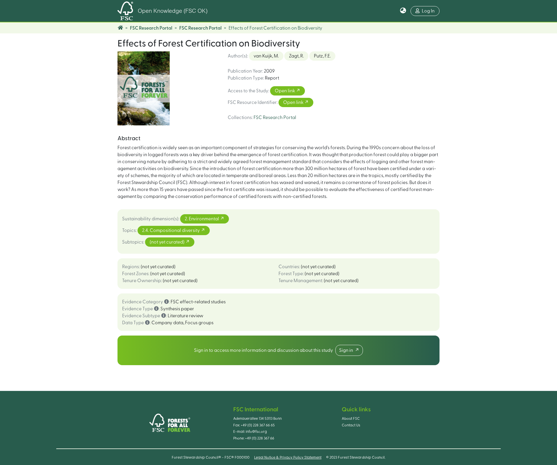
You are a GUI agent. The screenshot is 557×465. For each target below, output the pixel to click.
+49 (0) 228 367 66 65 (258, 425)
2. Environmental (202, 219)
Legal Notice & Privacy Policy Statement (287, 457)
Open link (285, 91)
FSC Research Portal (151, 28)
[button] (403, 11)
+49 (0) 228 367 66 (259, 438)
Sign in (347, 350)
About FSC (351, 418)
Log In (428, 11)
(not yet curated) (167, 242)
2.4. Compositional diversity (171, 230)
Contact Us (351, 425)
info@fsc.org (256, 431)
